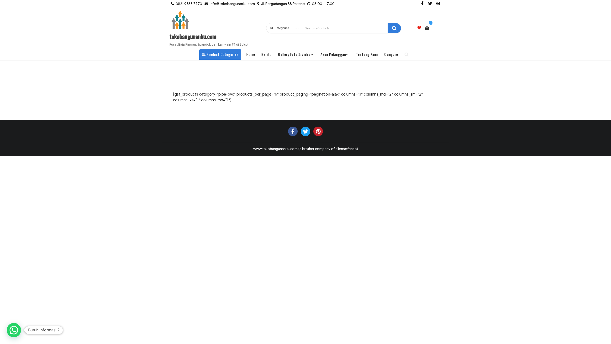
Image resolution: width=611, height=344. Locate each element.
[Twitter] (430, 3)
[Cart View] (427, 28)
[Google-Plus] (318, 131)
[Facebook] (422, 3)
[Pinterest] (438, 3)
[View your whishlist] (419, 28)
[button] (14, 330)
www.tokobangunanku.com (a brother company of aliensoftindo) (305, 149)
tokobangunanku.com (192, 36)
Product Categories (222, 54)
